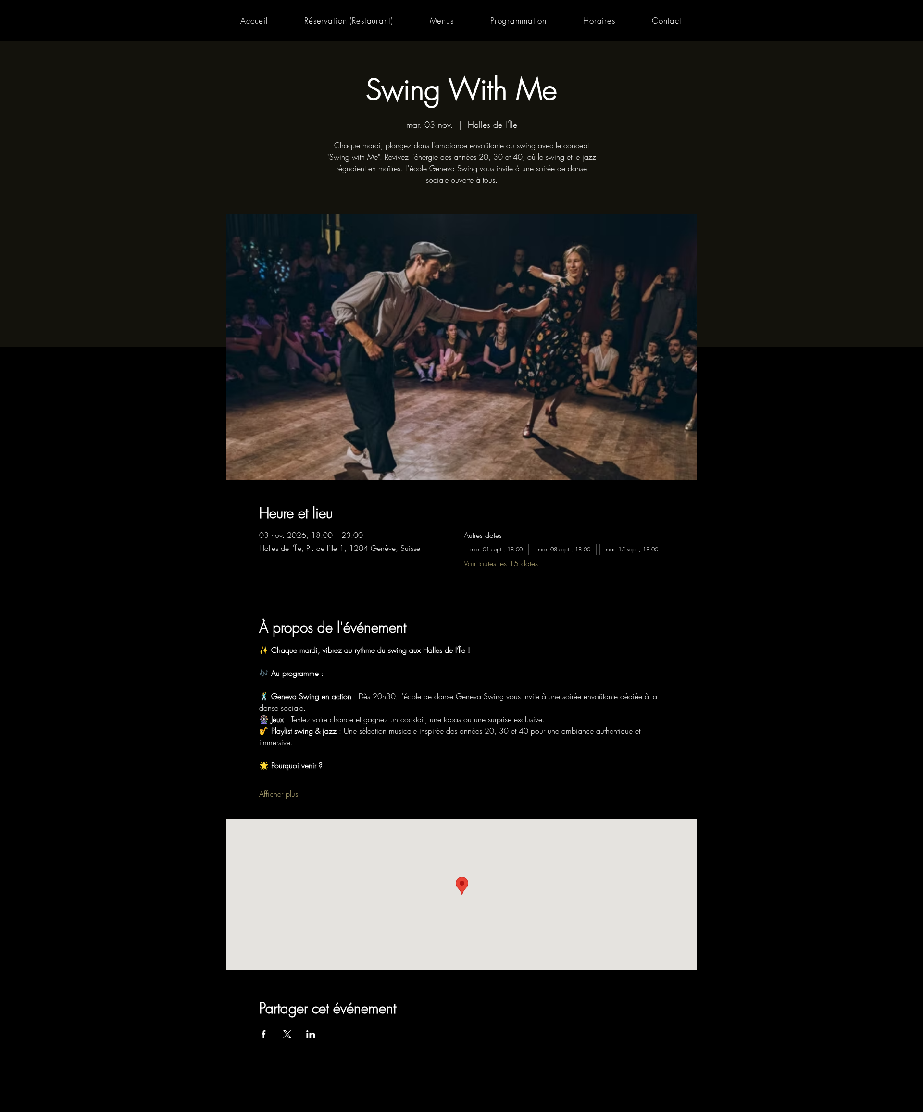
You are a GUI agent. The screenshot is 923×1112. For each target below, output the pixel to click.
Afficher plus (278, 793)
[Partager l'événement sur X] (287, 1034)
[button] (442, 20)
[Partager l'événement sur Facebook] (263, 1034)
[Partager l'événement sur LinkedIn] (310, 1034)
